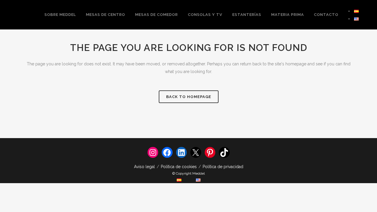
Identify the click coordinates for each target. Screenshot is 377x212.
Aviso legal (144, 166)
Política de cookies (179, 166)
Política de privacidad (223, 166)
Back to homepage (188, 97)
